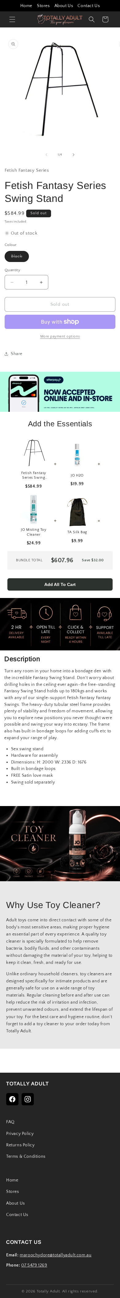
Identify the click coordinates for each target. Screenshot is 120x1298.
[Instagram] (28, 1099)
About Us (63, 5)
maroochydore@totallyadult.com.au (55, 1255)
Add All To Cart (60, 584)
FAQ (10, 1122)
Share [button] (16, 353)
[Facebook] (12, 1099)
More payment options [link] (60, 336)
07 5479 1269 (34, 1265)
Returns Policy (20, 1145)
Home (26, 5)
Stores (43, 5)
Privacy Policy (20, 1133)
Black (20, 258)
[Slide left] (46, 155)
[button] (12, 19)
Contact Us (89, 5)
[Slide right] (73, 155)
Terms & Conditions (26, 1156)
